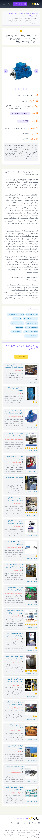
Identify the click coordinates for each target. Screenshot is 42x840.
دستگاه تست (19, 327)
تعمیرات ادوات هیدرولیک (31, 332)
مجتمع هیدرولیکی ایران (31, 327)
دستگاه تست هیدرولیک (31, 336)
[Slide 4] (18, 89)
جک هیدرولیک (17, 319)
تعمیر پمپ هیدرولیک (32, 323)
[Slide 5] (15, 89)
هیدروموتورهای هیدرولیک (31, 319)
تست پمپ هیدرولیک (32, 314)
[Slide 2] (23, 89)
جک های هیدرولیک (16, 332)
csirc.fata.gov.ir (24, 158)
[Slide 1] (26, 89)
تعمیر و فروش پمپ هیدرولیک (16, 314)
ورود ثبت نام (18, 4)
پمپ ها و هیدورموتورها (17, 323)
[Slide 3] (21, 89)
